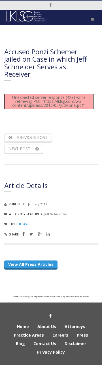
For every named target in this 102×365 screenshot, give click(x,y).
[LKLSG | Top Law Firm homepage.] (25, 16)
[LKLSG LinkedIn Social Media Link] (48, 234)
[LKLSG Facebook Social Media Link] (23, 234)
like (23, 224)
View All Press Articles (31, 264)
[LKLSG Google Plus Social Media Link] (40, 234)
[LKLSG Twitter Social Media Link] (31, 234)
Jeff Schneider (55, 214)
